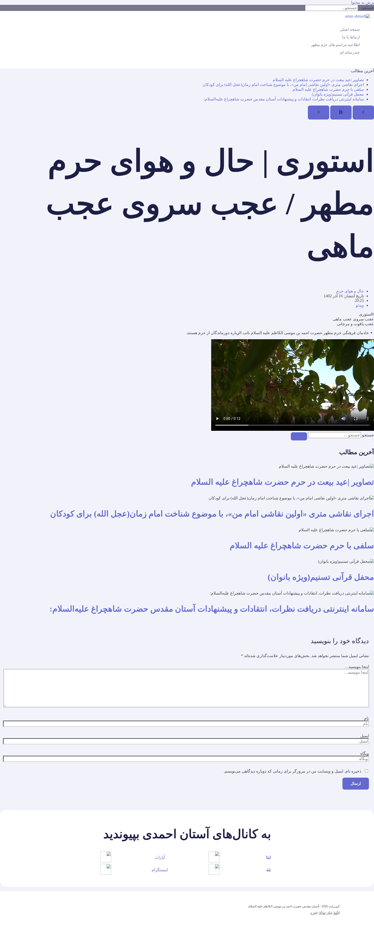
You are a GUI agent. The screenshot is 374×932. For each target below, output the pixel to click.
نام (366, 718)
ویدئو (360, 305)
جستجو (368, 435)
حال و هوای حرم (350, 291)
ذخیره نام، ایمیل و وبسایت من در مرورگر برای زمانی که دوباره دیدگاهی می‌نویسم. (292, 771)
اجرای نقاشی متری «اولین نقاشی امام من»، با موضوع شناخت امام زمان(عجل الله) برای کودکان (283, 84)
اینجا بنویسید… (356, 666)
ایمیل (364, 736)
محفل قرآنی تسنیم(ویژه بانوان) (338, 94)
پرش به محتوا (362, 2)
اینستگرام (160, 870)
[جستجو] (299, 436)
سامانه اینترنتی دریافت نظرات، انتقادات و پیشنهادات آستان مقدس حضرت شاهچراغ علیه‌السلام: (284, 99)
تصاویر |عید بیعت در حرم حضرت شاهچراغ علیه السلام (318, 80)
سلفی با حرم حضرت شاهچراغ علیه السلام (328, 89)
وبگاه (364, 753)
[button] (371, 64)
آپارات (160, 857)
